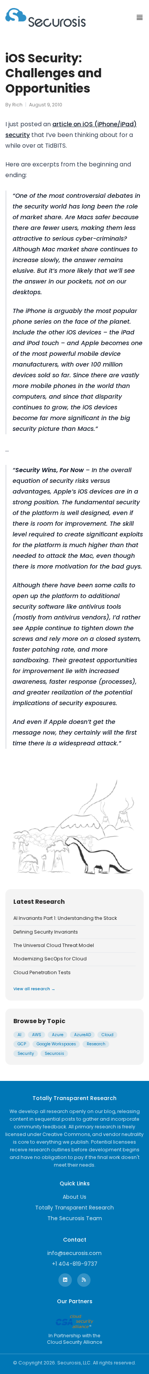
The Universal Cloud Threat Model (53, 945)
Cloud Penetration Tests (42, 973)
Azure (57, 1035)
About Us (74, 1197)
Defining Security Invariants (45, 932)
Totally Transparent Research (74, 1207)
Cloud (107, 1035)
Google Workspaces (56, 1044)
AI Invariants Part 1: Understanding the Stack (65, 918)
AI (19, 1035)
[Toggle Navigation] (140, 17)
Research (96, 1044)
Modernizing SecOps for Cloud (50, 959)
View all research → (34, 989)
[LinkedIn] (65, 1280)
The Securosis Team (74, 1218)
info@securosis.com (74, 1253)
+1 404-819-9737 (74, 1264)
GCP (22, 1044)
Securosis (54, 1053)
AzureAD (82, 1035)
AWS (36, 1035)
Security (26, 1053)
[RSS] (84, 1280)
